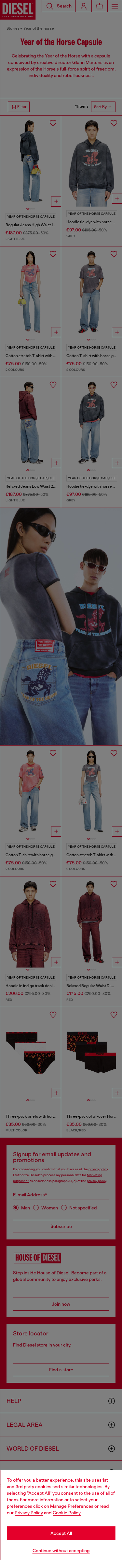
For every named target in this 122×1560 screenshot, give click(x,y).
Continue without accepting (61, 1550)
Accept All (61, 1533)
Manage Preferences (71, 1506)
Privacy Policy (29, 1512)
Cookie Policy (67, 1512)
